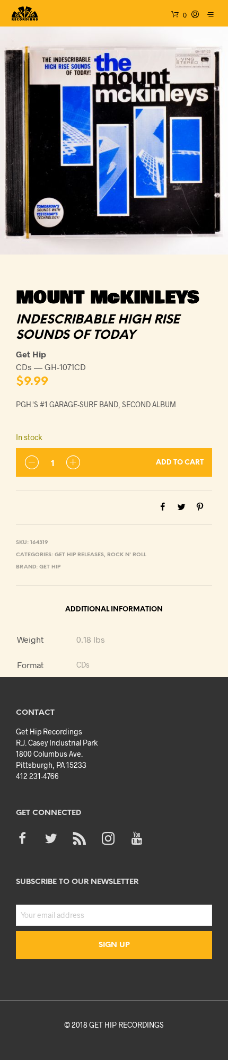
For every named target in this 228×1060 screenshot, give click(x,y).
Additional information (114, 609)
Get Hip (49, 567)
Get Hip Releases (79, 555)
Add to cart (180, 462)
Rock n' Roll (126, 555)
